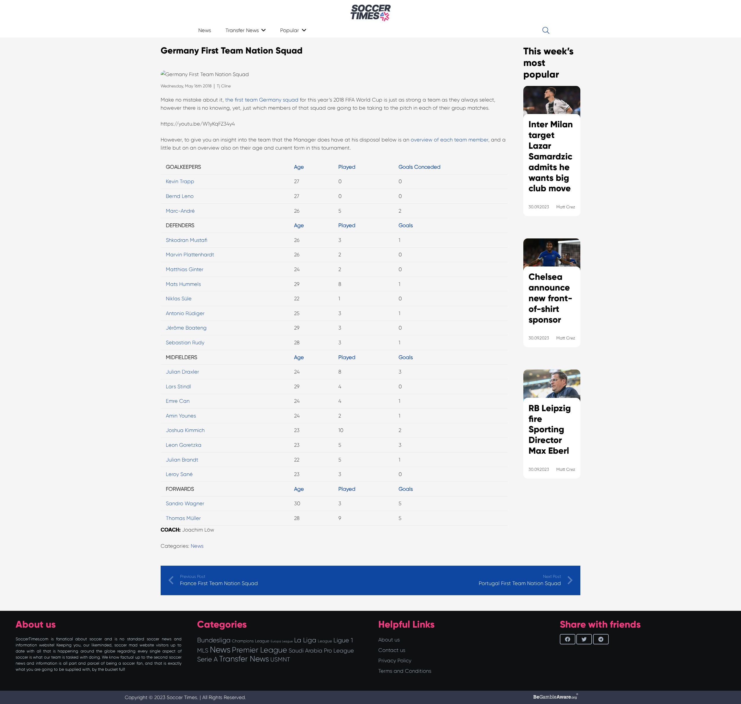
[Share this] (567, 639)
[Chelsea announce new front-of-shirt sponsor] (551, 300)
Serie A (207, 659)
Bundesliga (213, 640)
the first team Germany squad (261, 100)
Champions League (250, 641)
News (197, 546)
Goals (406, 225)
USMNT (280, 659)
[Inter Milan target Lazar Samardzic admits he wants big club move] (551, 158)
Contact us (391, 650)
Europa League (282, 641)
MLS (202, 650)
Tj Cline (224, 86)
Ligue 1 (343, 640)
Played (346, 167)
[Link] (370, 13)
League (325, 641)
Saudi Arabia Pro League (321, 650)
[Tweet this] (584, 639)
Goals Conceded (420, 167)
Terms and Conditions (404, 671)
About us (389, 640)
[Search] (545, 30)
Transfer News (244, 658)
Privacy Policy (394, 660)
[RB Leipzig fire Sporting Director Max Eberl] (551, 431)
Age (299, 167)
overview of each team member (449, 140)
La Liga (305, 640)
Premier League (259, 650)
